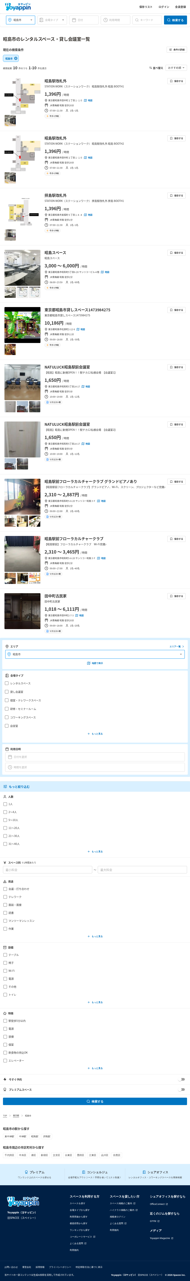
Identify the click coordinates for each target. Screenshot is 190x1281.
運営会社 (26, 1267)
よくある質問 (76, 1243)
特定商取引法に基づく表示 (89, 1267)
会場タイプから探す (80, 1210)
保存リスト (146, 7)
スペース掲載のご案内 (121, 1203)
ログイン (164, 7)
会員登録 (180, 7)
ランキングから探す (80, 1230)
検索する (178, 20)
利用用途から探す (79, 1216)
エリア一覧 (175, 646)
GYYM (153, 1221)
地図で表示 (97, 663)
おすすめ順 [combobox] (174, 67)
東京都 (16, 1115)
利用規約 (74, 1250)
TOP (5, 1115)
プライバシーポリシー (60, 1267)
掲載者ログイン (117, 1216)
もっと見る (97, 733)
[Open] (31, 20)
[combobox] (18, 20)
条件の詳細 (179, 49)
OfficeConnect (157, 1204)
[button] (94, 683)
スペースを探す (77, 1203)
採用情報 (40, 1267)
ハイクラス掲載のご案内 (122, 1210)
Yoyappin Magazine (160, 1238)
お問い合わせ (11, 1267)
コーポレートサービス (81, 1236)
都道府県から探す (79, 1223)
